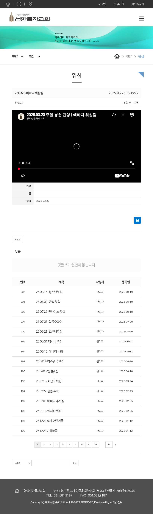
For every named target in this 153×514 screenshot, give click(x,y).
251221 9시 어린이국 (49, 421)
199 (23, 341)
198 (23, 351)
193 (23, 401)
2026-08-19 (125, 292)
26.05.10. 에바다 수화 (49, 351)
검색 (74, 463)
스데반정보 (116, 502)
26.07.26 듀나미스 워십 (50, 311)
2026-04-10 (125, 371)
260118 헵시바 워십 (49, 411)
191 (23, 421)
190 (23, 430)
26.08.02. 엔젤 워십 (48, 302)
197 (23, 361)
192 (23, 411)
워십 (31, 56)
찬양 (15, 56)
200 (23, 331)
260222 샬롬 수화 (47, 391)
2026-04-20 (125, 361)
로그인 (102, 4)
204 (23, 292)
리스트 (18, 240)
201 (23, 321)
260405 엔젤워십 (47, 371)
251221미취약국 (46, 431)
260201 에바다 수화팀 (50, 401)
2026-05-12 (125, 351)
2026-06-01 (125, 341)
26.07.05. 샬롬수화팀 (49, 321)
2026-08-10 (125, 301)
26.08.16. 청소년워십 (49, 292)
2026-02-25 (125, 391)
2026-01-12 (125, 421)
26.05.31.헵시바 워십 (49, 341)
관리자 (100, 292)
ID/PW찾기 (138, 4)
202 (23, 311)
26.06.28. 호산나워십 (49, 331)
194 (23, 391)
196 (23, 371)
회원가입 (119, 4)
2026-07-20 (125, 321)
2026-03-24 (125, 381)
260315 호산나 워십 (49, 381)
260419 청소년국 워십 (50, 361)
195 (23, 381)
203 (23, 301)
